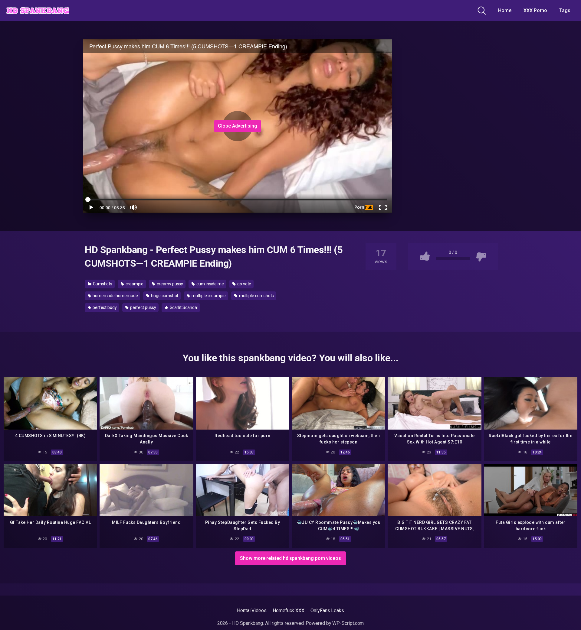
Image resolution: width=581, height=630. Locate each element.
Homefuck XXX (288, 610)
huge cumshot (164, 295)
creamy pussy (169, 283)
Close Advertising (237, 126)
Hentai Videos (252, 610)
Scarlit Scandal (183, 307)
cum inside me (209, 283)
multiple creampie (208, 295)
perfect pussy (142, 307)
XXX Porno (535, 10)
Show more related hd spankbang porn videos (290, 558)
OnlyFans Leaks (327, 610)
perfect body (104, 307)
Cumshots (102, 283)
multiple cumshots (256, 295)
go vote (243, 283)
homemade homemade (115, 295)
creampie (134, 283)
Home (504, 10)
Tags (564, 10)
